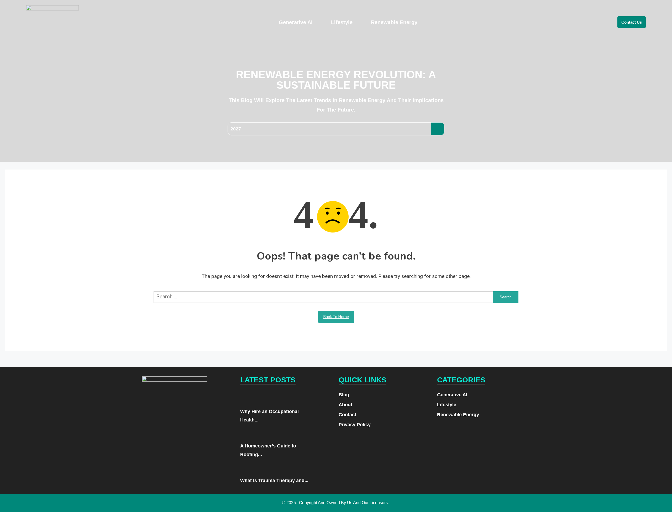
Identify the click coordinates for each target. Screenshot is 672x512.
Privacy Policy (355, 424)
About (345, 404)
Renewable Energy (394, 22)
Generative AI (296, 22)
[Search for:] (323, 296)
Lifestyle (342, 22)
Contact (347, 414)
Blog (344, 394)
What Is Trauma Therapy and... (274, 480)
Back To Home (336, 316)
